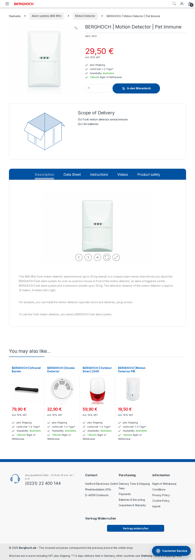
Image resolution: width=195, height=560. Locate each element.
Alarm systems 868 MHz (46, 15)
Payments (125, 494)
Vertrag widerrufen (135, 528)
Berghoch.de (27, 547)
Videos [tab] (122, 174)
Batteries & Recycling (132, 499)
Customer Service (174, 550)
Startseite (15, 15)
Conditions (158, 489)
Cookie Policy (160, 500)
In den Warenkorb (139, 88)
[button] (76, 28)
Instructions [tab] (99, 174)
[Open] (7, 3)
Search (174, 4)
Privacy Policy (161, 495)
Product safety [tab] (148, 174)
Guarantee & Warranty (132, 505)
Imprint (156, 506)
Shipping (100, 64)
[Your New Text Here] (182, 3)
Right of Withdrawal (111, 77)
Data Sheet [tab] (72, 174)
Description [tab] (44, 175)
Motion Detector (85, 15)
